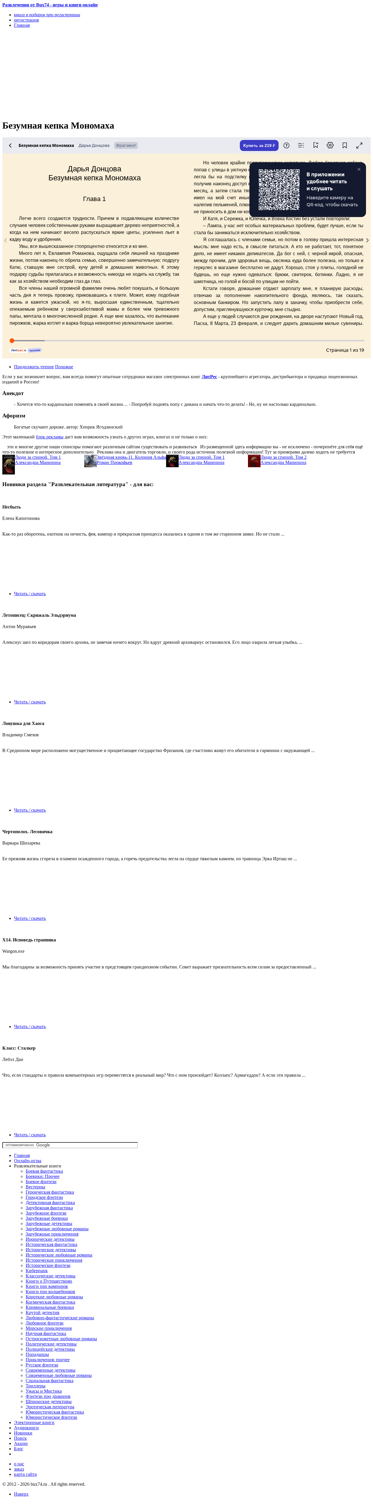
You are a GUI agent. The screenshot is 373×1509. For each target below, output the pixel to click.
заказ (19, 1469)
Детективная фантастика (50, 1202)
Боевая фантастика (44, 1171)
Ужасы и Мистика (44, 1391)
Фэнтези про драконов (48, 1396)
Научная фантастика (46, 1333)
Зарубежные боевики (47, 1218)
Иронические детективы (50, 1239)
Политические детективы (51, 1343)
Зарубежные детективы (49, 1223)
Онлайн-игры (27, 1160)
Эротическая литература (50, 1406)
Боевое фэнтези (41, 1181)
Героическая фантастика (50, 1192)
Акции (21, 1443)
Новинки (23, 1432)
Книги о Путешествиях (49, 1281)
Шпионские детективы (49, 1401)
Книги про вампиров (47, 1286)
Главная (22, 1155)
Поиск (20, 1438)
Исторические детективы (51, 1249)
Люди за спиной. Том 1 (38, 457)
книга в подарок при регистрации (47, 14)
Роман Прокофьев (114, 462)
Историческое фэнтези (48, 1265)
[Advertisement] (131, 73)
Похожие (64, 366)
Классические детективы (50, 1275)
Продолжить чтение (34, 366)
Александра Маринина (38, 462)
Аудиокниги (26, 1427)
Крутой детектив (42, 1312)
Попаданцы (37, 1354)
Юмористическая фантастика (55, 1412)
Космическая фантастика (50, 1302)
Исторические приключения (54, 1260)
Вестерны (35, 1186)
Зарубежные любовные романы (57, 1228)
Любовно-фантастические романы (60, 1317)
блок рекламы (50, 436)
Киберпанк (37, 1270)
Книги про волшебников (50, 1291)
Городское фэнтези (44, 1197)
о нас (19, 1463)
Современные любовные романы (59, 1375)
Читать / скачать (30, 593)
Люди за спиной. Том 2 (284, 457)
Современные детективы (50, 1370)
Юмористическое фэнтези (51, 1417)
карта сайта (25, 1474)
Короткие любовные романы (54, 1296)
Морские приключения (49, 1328)
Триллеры (35, 1385)
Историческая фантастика (51, 1244)
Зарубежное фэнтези (46, 1213)
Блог (18, 1448)
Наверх (21, 1494)
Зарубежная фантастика (49, 1207)
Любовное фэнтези (45, 1322)
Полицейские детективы (50, 1349)
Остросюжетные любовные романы (61, 1338)
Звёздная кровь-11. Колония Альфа (131, 457)
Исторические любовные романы (59, 1254)
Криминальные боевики (50, 1307)
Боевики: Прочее (42, 1176)
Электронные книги (34, 1422)
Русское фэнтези (42, 1364)
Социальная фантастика (49, 1380)
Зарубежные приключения (52, 1233)
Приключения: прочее (48, 1359)
